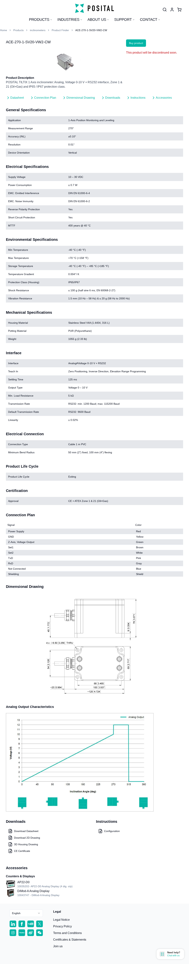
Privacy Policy (62, 926)
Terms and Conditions (67, 933)
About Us (96, 19)
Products (39, 19)
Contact (148, 19)
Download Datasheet (26, 831)
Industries (68, 19)
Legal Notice (61, 919)
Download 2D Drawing (27, 837)
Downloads (112, 97)
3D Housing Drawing (26, 844)
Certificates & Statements (69, 939)
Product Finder (60, 30)
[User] (164, 9)
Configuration (112, 831)
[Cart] (179, 9)
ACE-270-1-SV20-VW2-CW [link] (91, 30)
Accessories (164, 97)
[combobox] (26, 913)
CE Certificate (22, 850)
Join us (58, 946)
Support (123, 19)
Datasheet (17, 97)
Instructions (137, 97)
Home (3, 30)
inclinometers (37, 30)
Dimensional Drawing (80, 97)
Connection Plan (45, 97)
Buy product (136, 43)
